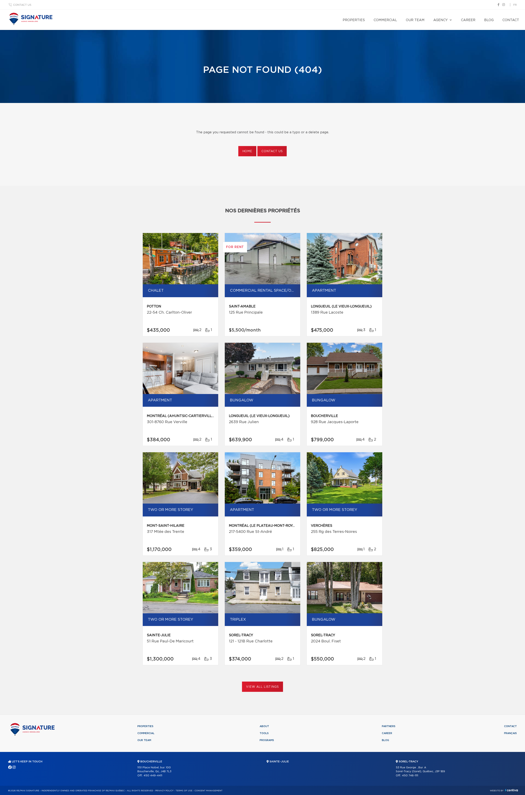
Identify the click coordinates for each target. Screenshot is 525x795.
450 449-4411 (153, 775)
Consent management (208, 791)
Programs (267, 740)
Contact (510, 20)
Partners (388, 726)
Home (247, 151)
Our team (415, 20)
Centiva (511, 790)
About (264, 726)
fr (515, 5)
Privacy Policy (164, 791)
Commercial (385, 20)
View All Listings (262, 686)
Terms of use (184, 791)
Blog (489, 20)
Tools (264, 733)
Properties (354, 20)
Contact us (22, 5)
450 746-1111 (410, 775)
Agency (440, 20)
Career (468, 20)
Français (510, 733)
